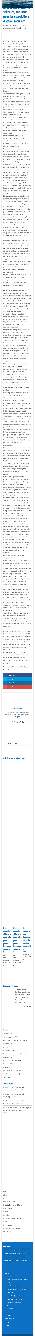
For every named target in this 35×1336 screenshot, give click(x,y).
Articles (6, 1034)
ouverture (16, 1257)
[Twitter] (15, 722)
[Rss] (23, 722)
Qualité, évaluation (10, 1074)
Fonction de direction (10, 1060)
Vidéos (5, 1077)
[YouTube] (15, 979)
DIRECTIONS (7, 1208)
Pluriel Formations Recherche (13, 1232)
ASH (4, 1198)
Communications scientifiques (13, 1040)
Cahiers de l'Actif (9, 1202)
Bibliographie (9, 1319)
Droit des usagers (9, 1050)
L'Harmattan (7, 1225)
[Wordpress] (20, 722)
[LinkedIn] (20, 979)
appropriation (17, 1250)
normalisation (8, 1257)
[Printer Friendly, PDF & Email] (12, 36)
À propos (8, 1322)
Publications (9, 1306)
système (17, 1260)
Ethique (6, 1057)
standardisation (8, 1260)
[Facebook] (12, 722)
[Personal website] (24, 979)
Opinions (6, 1064)
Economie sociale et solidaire (13, 28)
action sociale (8, 1250)
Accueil (7, 1270)
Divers (5, 1047)
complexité (26, 1253)
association (26, 1250)
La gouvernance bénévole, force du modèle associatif (27, 937)
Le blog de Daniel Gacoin (12, 1228)
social (22, 1257)
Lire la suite (27, 1006)
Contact (7, 1325)
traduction (24, 1260)
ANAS (5, 1195)
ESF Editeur (7, 1215)
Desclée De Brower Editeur (12, 1205)
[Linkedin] (17, 722)
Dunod (5, 1212)
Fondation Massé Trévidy (12, 1218)
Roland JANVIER (11, 25)
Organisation (7, 1067)
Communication (8, 1037)
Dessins (6, 1044)
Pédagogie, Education (10, 1070)
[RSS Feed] (29, 979)
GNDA (5, 1222)
